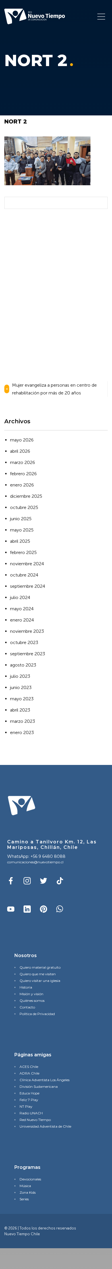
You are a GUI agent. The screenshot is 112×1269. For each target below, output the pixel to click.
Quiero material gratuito (40, 967)
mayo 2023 (22, 698)
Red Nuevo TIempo (35, 1119)
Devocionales (30, 1179)
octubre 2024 (24, 575)
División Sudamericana (39, 1086)
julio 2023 (20, 676)
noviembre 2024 (27, 563)
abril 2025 (20, 541)
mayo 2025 (22, 530)
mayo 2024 (22, 608)
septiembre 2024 (27, 586)
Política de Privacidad (37, 1013)
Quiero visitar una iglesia (40, 980)
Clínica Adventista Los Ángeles (44, 1079)
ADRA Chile (29, 1073)
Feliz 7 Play (29, 1099)
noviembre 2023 (27, 631)
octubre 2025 (24, 507)
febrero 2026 (23, 473)
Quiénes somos (32, 1000)
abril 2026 (20, 451)
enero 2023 (22, 732)
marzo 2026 (22, 462)
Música (25, 1185)
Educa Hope (29, 1093)
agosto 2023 (23, 665)
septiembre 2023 (27, 653)
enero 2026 (22, 485)
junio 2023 (21, 687)
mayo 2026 (22, 440)
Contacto (27, 1007)
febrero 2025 (23, 552)
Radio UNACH (31, 1113)
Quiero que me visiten (38, 974)
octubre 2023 (24, 642)
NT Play (26, 1106)
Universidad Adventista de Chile (45, 1126)
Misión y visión (31, 993)
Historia (26, 987)
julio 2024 (20, 597)
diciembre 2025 (26, 496)
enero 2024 (22, 620)
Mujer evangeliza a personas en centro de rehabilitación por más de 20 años (54, 389)
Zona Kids (28, 1192)
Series (24, 1199)
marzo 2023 (22, 721)
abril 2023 (20, 710)
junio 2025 (21, 518)
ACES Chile (29, 1066)
